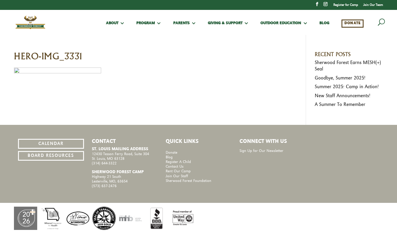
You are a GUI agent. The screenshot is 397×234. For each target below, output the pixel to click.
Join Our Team (373, 5)
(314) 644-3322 (104, 163)
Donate (352, 23)
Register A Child (178, 162)
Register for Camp (345, 5)
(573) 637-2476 (104, 186)
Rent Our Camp (178, 171)
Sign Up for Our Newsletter (261, 151)
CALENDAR (51, 143)
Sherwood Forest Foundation (188, 181)
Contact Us (174, 167)
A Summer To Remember (340, 104)
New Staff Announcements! (342, 95)
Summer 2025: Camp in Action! (347, 86)
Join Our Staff (177, 176)
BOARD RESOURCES (51, 155)
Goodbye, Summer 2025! (340, 78)
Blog (324, 23)
